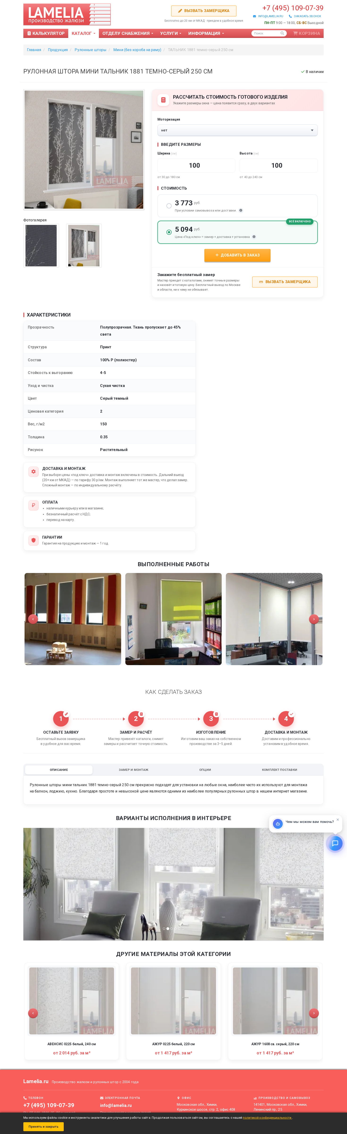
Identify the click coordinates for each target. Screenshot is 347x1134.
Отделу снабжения (126, 33)
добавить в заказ (240, 255)
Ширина (167, 153)
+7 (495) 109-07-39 (293, 8)
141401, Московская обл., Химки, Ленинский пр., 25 (280, 1107)
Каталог (82, 33)
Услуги (169, 33)
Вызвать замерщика (206, 10)
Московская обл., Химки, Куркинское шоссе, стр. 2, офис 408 (206, 1107)
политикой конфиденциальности (267, 1117)
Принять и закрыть (44, 1126)
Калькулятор (48, 33)
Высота (249, 153)
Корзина (309, 33)
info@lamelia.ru (269, 16)
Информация (204, 33)
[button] (33, 619)
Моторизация (168, 119)
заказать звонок (306, 16)
